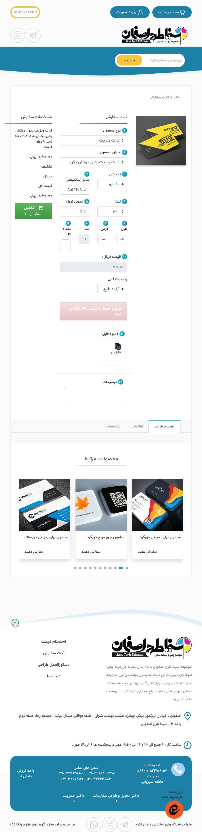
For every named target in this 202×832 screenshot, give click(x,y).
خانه (177, 97)
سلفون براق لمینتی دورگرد (160, 537)
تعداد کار (67, 231)
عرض (104, 228)
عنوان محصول (110, 152)
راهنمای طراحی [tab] (164, 426)
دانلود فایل (110, 333)
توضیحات (110, 382)
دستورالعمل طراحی (54, 665)
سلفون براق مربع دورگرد (105, 537)
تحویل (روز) (74, 201)
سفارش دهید (147, 551)
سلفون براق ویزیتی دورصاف (45, 537)
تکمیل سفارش (33, 211)
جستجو (129, 60)
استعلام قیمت (53, 641)
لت (87, 228)
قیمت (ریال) (111, 256)
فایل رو (115, 352)
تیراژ (117, 201)
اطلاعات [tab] (137, 426)
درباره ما (53, 676)
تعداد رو (115, 174)
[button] (126, 568)
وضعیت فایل (117, 279)
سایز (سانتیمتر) (77, 179)
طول (124, 228)
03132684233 (25, 12)
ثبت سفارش (53, 653)
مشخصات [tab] (112, 426)
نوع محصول (112, 130)
